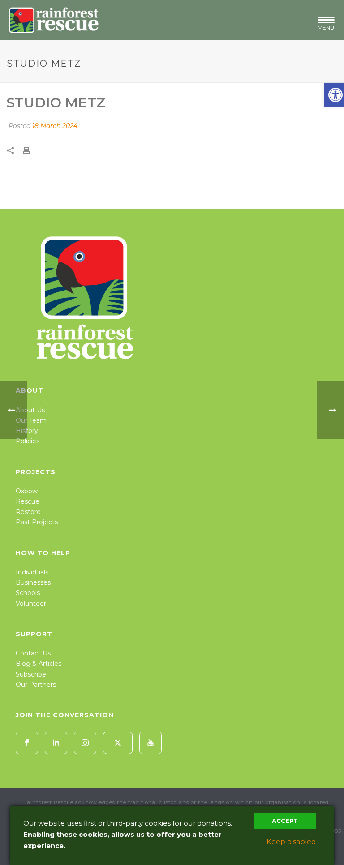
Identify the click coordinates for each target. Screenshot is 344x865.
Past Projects (37, 522)
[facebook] (27, 743)
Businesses (33, 582)
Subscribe (31, 674)
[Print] (31, 149)
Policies (27, 441)
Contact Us (33, 653)
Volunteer (31, 604)
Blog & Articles (38, 663)
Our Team (31, 420)
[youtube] (150, 743)
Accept (285, 820)
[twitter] (118, 743)
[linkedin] (56, 743)
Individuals (32, 572)
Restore (28, 512)
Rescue (27, 501)
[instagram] (85, 743)
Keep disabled (291, 841)
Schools (28, 593)
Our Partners (36, 685)
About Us (30, 410)
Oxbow (27, 491)
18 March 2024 (54, 126)
